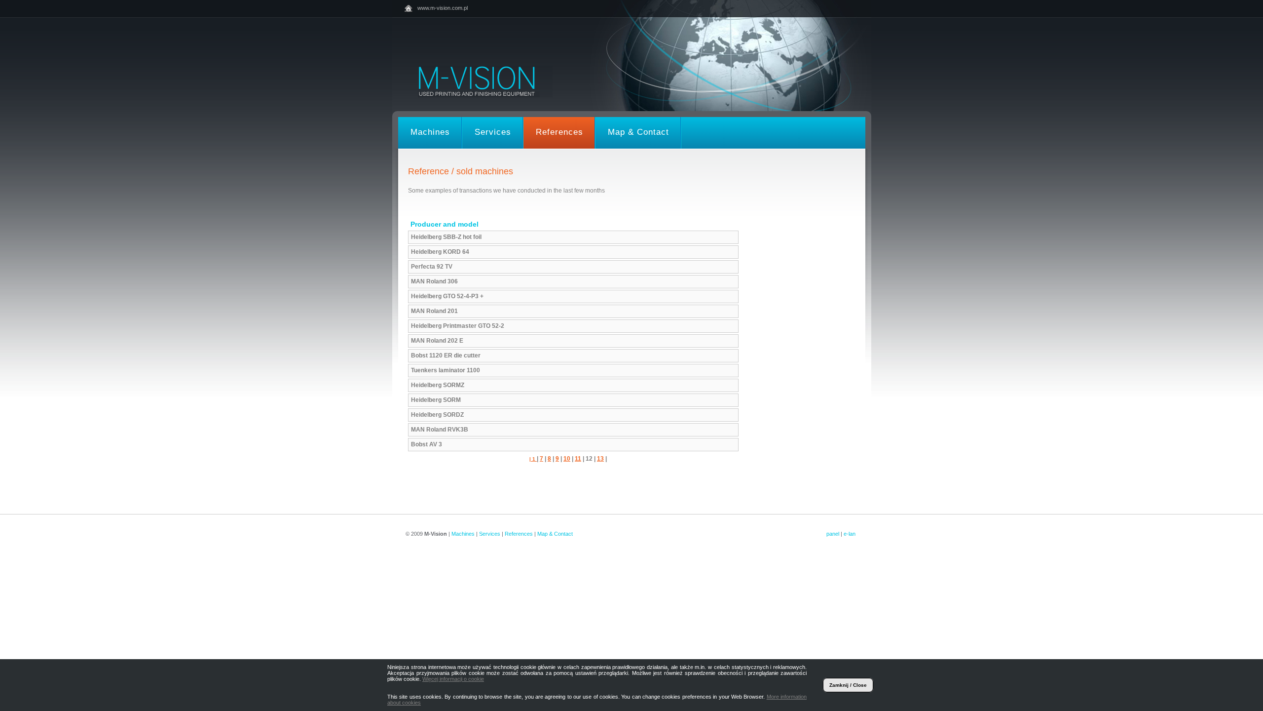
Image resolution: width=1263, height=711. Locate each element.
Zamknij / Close (848, 685)
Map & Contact (555, 534)
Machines (463, 534)
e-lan (849, 534)
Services (489, 534)
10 (566, 458)
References (519, 534)
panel (832, 534)
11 (578, 458)
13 (600, 458)
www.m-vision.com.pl (442, 8)
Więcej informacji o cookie (453, 679)
